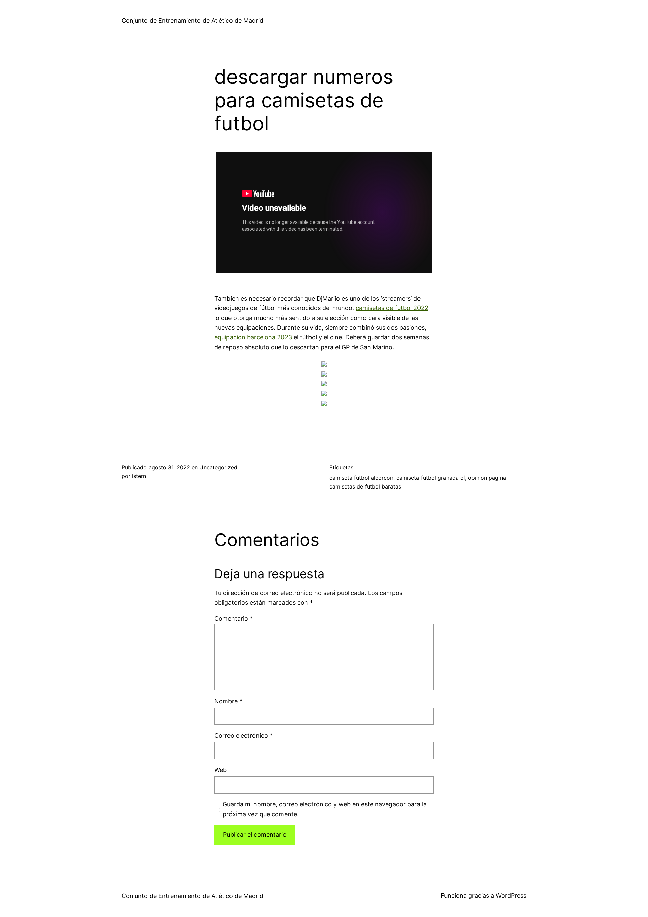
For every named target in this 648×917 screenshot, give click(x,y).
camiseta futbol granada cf (430, 477)
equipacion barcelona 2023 (253, 337)
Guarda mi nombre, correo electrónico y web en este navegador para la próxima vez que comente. (325, 809)
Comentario (233, 618)
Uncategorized (218, 467)
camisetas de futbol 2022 (392, 308)
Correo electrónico (243, 735)
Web (220, 769)
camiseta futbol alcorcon (361, 477)
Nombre (228, 701)
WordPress (511, 895)
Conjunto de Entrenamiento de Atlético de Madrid (192, 20)
